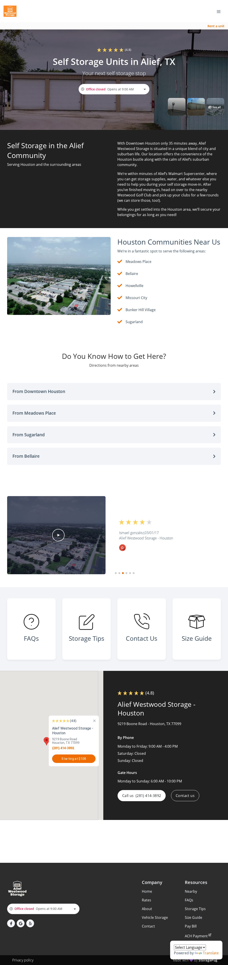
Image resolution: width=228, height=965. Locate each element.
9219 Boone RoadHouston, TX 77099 (65, 740)
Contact (148, 926)
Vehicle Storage (155, 917)
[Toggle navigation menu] (220, 11)
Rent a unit (216, 26)
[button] (176, 107)
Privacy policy (22, 960)
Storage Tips (195, 908)
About (147, 908)
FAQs (189, 900)
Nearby (191, 891)
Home (147, 891)
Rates (146, 900)
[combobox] (114, 89)
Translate (211, 952)
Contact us (185, 795)
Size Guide (193, 917)
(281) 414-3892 (63, 748)
